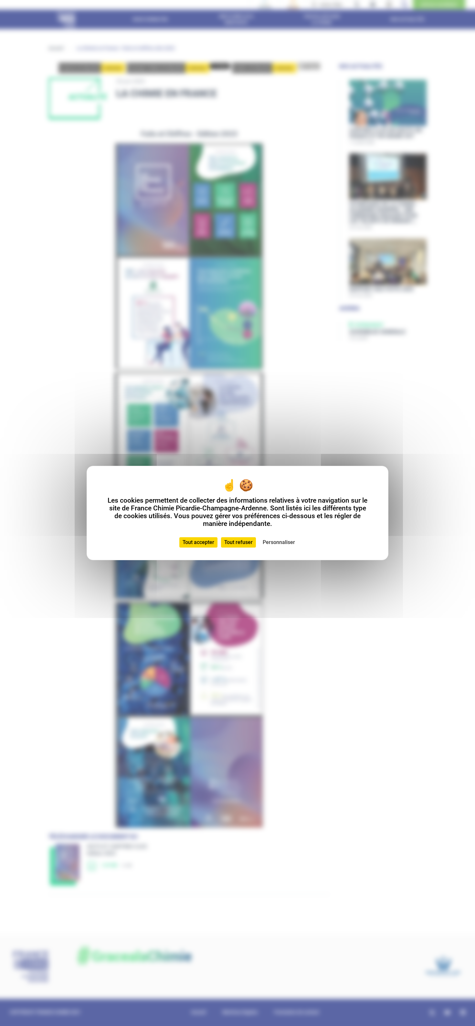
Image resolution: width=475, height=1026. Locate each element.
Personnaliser (279, 542)
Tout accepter (198, 542)
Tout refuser (238, 542)
